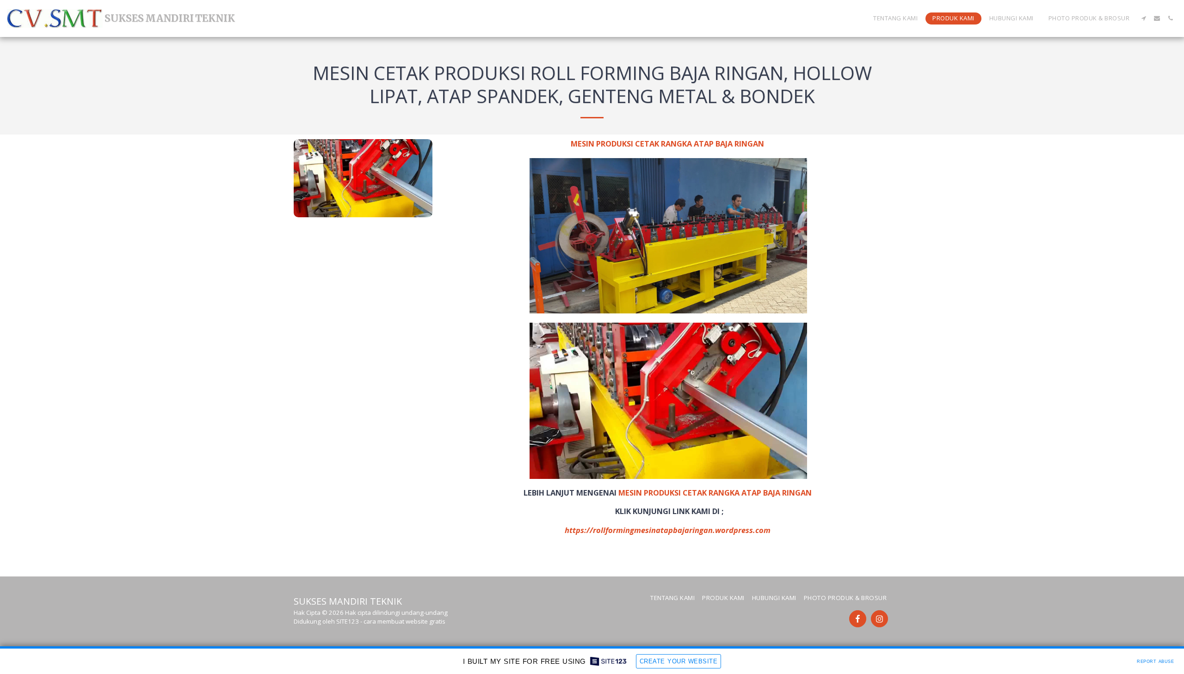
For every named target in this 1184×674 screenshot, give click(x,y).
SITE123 (347, 621)
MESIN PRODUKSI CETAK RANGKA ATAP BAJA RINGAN (715, 492)
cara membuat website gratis (404, 621)
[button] (1143, 18)
